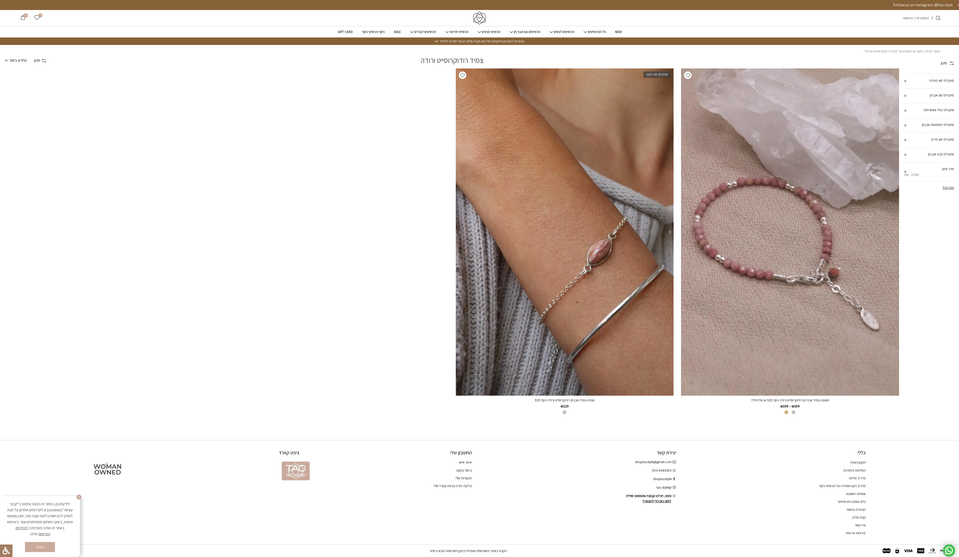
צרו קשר (860, 525)
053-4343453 (662, 470)
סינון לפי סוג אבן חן (942, 95)
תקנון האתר (858, 462)
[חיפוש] (938, 18)
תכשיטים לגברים (425, 32)
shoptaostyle (662, 479)
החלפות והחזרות (854, 470)
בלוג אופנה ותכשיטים (852, 501)
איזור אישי (465, 462)
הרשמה (908, 18)
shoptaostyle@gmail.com (653, 462)
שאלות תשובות (856, 494)
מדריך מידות (857, 478)
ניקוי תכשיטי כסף (373, 32)
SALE (397, 32)
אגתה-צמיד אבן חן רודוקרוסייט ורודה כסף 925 (565, 400)
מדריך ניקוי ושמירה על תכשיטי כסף (842, 486)
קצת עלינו (859, 517)
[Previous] (895, 232)
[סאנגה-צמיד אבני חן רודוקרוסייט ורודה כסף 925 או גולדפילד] (790, 232)
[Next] (684, 232)
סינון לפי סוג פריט (942, 139)
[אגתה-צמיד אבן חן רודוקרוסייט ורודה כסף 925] (565, 232)
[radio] (793, 412)
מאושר (39, 547)
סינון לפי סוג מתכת (941, 80)
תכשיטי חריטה (459, 32)
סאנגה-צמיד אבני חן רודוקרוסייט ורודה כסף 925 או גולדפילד (790, 400)
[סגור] (78, 497)
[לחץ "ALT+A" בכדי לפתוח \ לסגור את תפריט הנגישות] (6, 551)
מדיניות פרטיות (856, 533)
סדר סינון (929, 172)
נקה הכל (948, 187)
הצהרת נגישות (856, 509)
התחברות (922, 18)
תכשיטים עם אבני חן (527, 32)
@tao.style (664, 487)
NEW (618, 32)
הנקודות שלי (464, 478)
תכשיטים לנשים (564, 32)
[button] (688, 75)
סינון (37, 60)
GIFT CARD (345, 32)
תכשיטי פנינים (491, 32)
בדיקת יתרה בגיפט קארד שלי (453, 486)
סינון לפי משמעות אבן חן (938, 124)
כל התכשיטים (597, 32)
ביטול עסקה (464, 470)
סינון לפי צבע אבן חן (941, 154)
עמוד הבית (932, 51)
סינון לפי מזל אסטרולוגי (939, 110)
